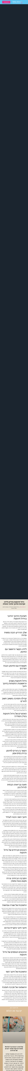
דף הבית (23, 607)
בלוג (20, 607)
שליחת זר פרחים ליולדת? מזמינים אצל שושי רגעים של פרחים (14, 1048)
